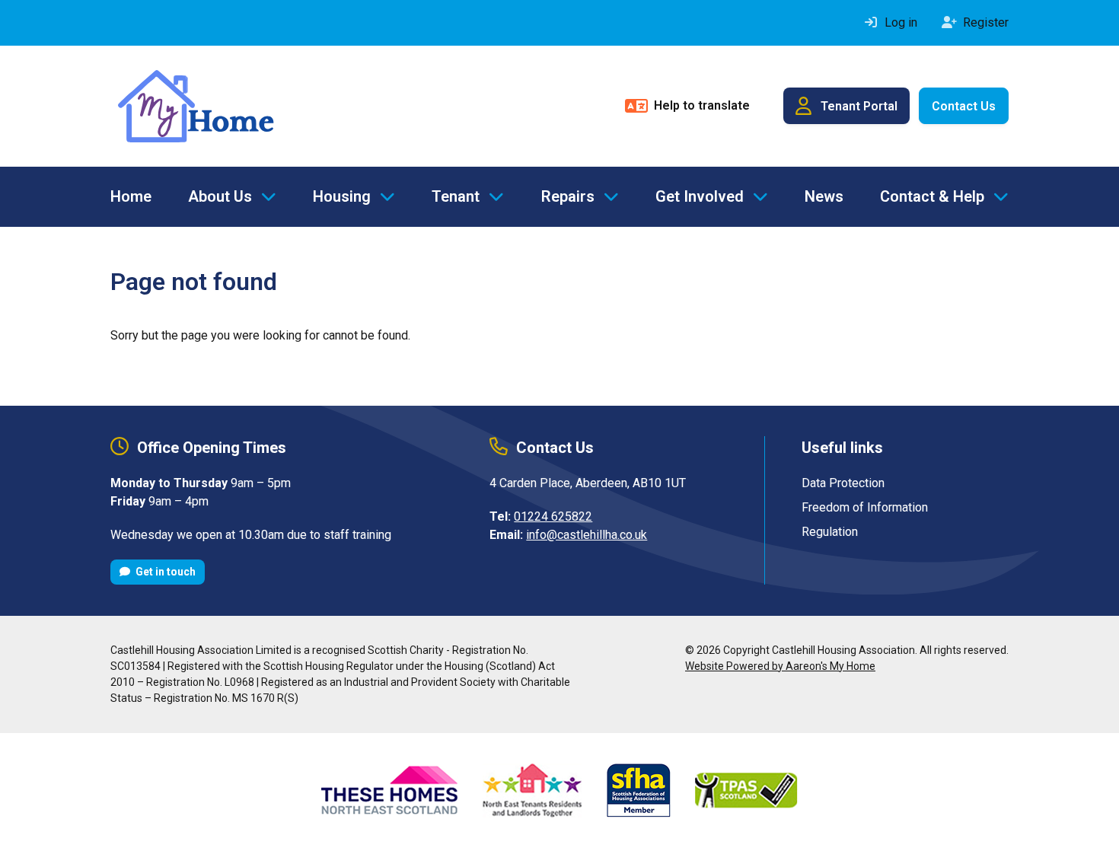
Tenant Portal (859, 106)
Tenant (456, 196)
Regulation (830, 531)
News (824, 196)
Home (130, 196)
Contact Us (964, 106)
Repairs (568, 196)
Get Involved (699, 196)
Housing (342, 196)
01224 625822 (553, 516)
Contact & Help (932, 196)
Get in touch (164, 572)
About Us (220, 196)
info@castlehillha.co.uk (586, 535)
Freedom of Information (865, 507)
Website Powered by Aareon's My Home (780, 666)
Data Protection (843, 483)
